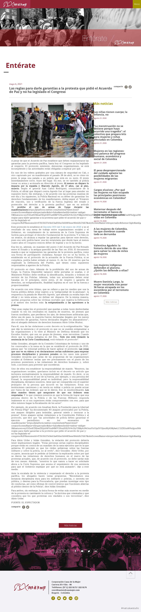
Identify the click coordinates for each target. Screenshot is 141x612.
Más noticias (111, 302)
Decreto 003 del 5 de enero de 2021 (62, 227)
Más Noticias (70, 525)
